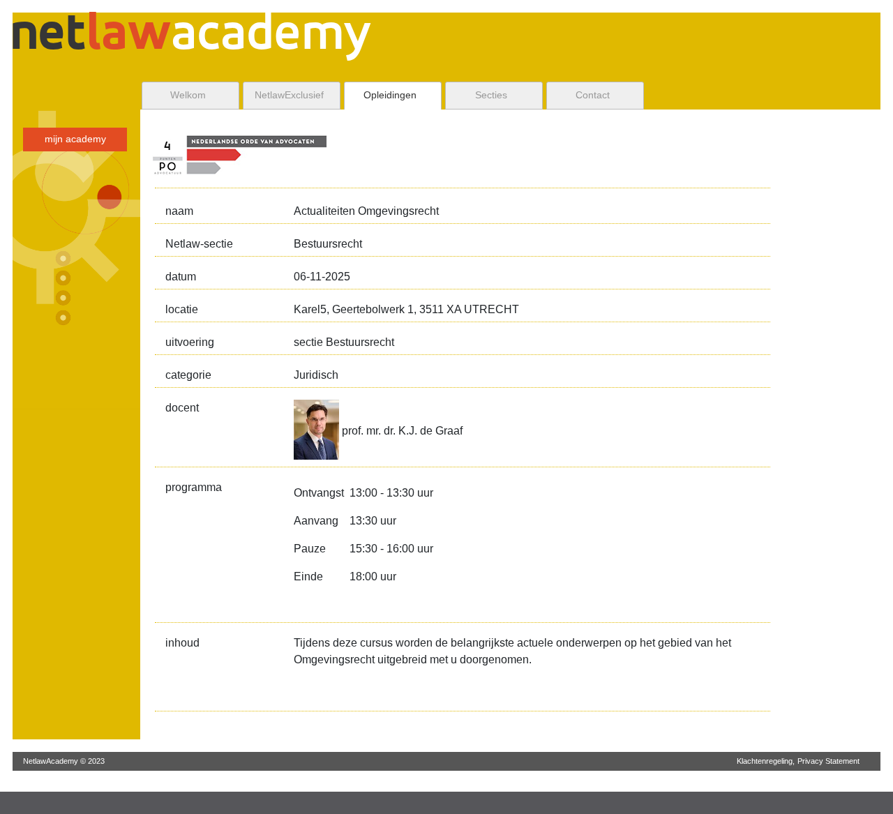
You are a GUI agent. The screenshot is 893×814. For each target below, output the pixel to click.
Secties (491, 94)
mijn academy (75, 139)
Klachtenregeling (765, 761)
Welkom (188, 94)
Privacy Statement (828, 761)
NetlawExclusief (289, 94)
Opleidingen (390, 94)
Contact (593, 94)
